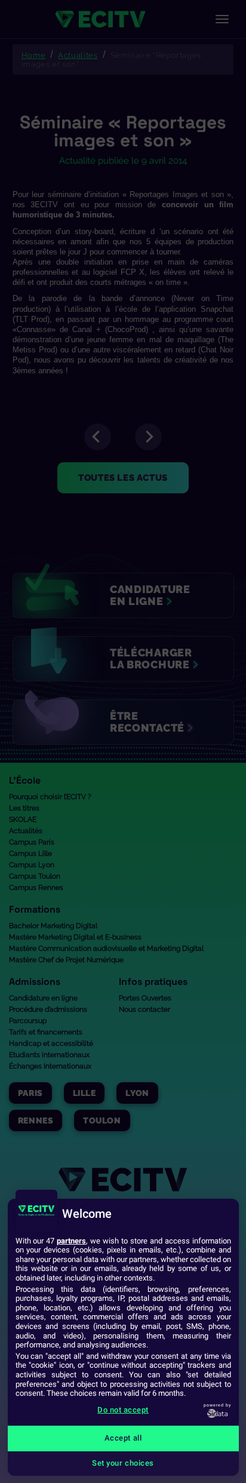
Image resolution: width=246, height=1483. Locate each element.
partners (71, 1240)
